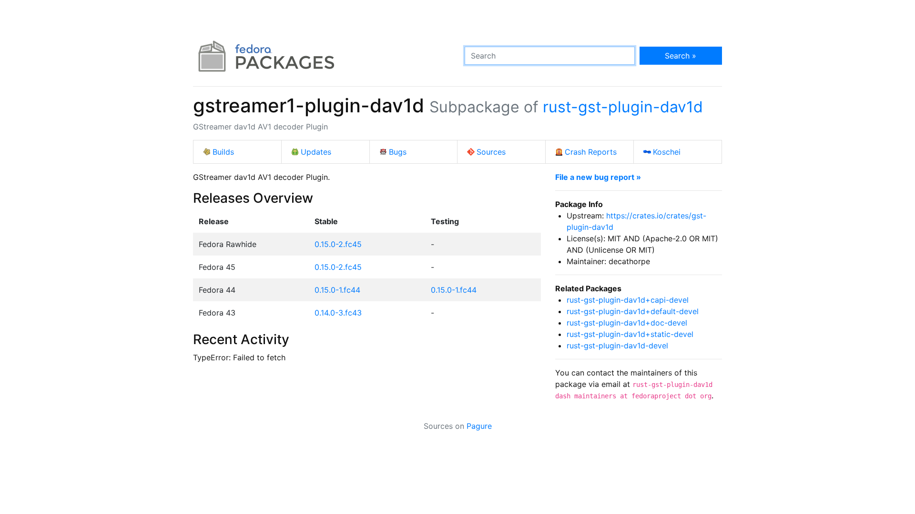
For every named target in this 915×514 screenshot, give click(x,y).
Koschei (667, 152)
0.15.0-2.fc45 (338, 244)
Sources (491, 152)
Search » (680, 55)
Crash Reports (591, 152)
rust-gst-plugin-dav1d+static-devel (630, 334)
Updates (316, 152)
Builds (223, 152)
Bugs (398, 152)
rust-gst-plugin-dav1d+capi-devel (628, 300)
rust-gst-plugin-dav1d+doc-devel (627, 322)
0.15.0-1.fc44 (337, 290)
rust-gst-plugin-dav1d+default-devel (633, 311)
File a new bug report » (598, 177)
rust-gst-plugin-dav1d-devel (617, 345)
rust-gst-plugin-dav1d (623, 107)
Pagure (479, 426)
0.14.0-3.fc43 (338, 312)
